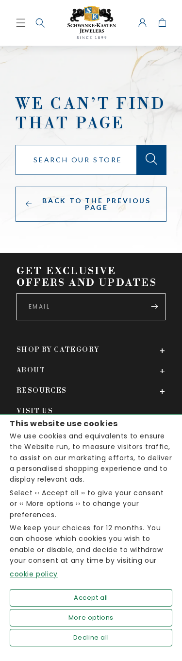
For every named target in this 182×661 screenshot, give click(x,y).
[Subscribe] (154, 306)
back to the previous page (96, 203)
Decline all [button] (91, 637)
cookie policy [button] (34, 574)
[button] (40, 23)
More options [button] (91, 617)
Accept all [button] (91, 597)
